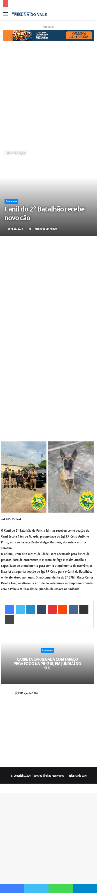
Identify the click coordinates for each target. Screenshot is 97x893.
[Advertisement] (48, 95)
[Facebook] (9, 609)
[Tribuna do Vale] (29, 14)
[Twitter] (20, 609)
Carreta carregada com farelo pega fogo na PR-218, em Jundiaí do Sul (47, 663)
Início (8, 153)
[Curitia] (48, 35)
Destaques (20, 153)
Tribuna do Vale (78, 775)
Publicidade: (48, 26)
